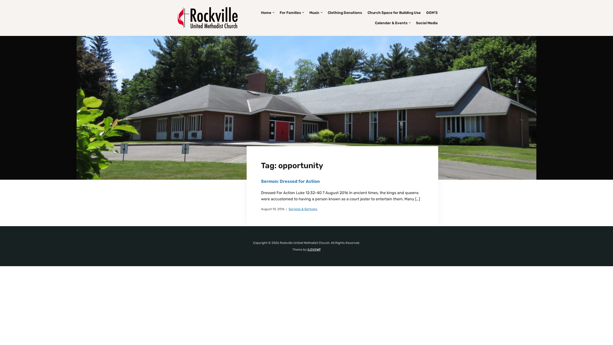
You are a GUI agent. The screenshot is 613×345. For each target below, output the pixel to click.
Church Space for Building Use (394, 13)
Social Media (427, 23)
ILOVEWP (314, 249)
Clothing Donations (345, 13)
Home (266, 13)
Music (314, 13)
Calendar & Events (391, 23)
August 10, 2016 (272, 209)
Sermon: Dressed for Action (290, 181)
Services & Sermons (303, 209)
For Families (290, 13)
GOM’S (432, 13)
